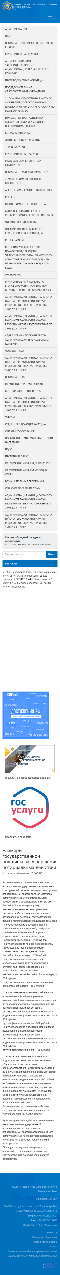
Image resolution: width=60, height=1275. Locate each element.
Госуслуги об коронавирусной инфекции (28, 777)
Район (9, 36)
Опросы (53, 1246)
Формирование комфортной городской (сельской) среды (24, 231)
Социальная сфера (17, 133)
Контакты (52, 1232)
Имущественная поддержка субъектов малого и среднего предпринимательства (25, 122)
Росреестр (11, 197)
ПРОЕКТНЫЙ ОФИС (16, 456)
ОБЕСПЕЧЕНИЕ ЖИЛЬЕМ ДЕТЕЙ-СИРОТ (28, 463)
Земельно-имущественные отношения (23, 181)
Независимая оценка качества (25, 204)
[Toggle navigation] (50, 15)
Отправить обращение (45, 1237)
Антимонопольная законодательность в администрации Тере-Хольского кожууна (26, 67)
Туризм (10, 417)
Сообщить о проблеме (18, 837)
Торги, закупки (15, 147)
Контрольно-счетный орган (23, 391)
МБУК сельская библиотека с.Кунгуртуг (23, 163)
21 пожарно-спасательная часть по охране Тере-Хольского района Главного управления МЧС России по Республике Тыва (29, 104)
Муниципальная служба (21, 54)
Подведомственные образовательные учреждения (25, 89)
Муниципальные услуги (21, 154)
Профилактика (14, 377)
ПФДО (8, 449)
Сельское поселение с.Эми (22, 488)
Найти (51, 554)
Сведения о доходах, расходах (25, 424)
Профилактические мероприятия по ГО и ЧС (29, 45)
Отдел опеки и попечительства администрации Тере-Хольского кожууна (26, 340)
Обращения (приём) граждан (24, 384)
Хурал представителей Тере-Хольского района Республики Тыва (29, 213)
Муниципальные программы (24, 481)
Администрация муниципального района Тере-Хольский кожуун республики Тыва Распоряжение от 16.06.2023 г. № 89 (28, 303)
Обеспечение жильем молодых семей (26, 472)
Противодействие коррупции (24, 80)
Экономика (13, 275)
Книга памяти (14, 240)
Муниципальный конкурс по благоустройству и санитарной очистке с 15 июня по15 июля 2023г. (28, 286)
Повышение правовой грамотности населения (29, 440)
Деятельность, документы (22, 140)
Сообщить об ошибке (46, 1242)
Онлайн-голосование (19, 431)
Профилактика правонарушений (26, 172)
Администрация (16, 29)
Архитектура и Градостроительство (28, 190)
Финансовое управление (21, 222)
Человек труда (14, 351)
